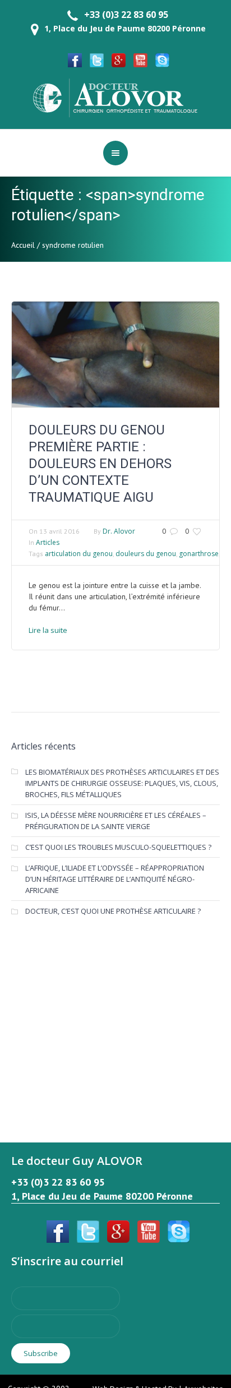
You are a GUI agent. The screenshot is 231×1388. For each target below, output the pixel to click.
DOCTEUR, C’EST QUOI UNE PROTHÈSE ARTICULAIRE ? (113, 911)
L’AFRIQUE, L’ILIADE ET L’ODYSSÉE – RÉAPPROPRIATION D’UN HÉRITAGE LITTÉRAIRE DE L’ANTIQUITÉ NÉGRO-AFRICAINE (114, 879)
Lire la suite (48, 630)
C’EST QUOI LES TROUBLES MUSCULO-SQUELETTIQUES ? (118, 847)
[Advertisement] (115, 1016)
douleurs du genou (146, 553)
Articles (47, 542)
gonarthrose (199, 553)
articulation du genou (79, 553)
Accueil (23, 245)
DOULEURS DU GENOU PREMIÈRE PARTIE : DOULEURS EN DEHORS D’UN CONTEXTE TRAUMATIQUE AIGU (100, 463)
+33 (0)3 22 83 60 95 (126, 14)
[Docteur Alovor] (115, 97)
